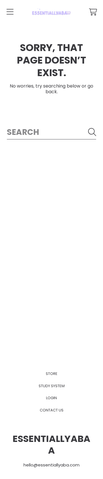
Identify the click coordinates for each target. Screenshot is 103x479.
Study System (52, 386)
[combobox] (51, 132)
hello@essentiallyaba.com (51, 465)
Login (51, 398)
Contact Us (52, 410)
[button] (10, 12)
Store (52, 373)
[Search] (92, 132)
